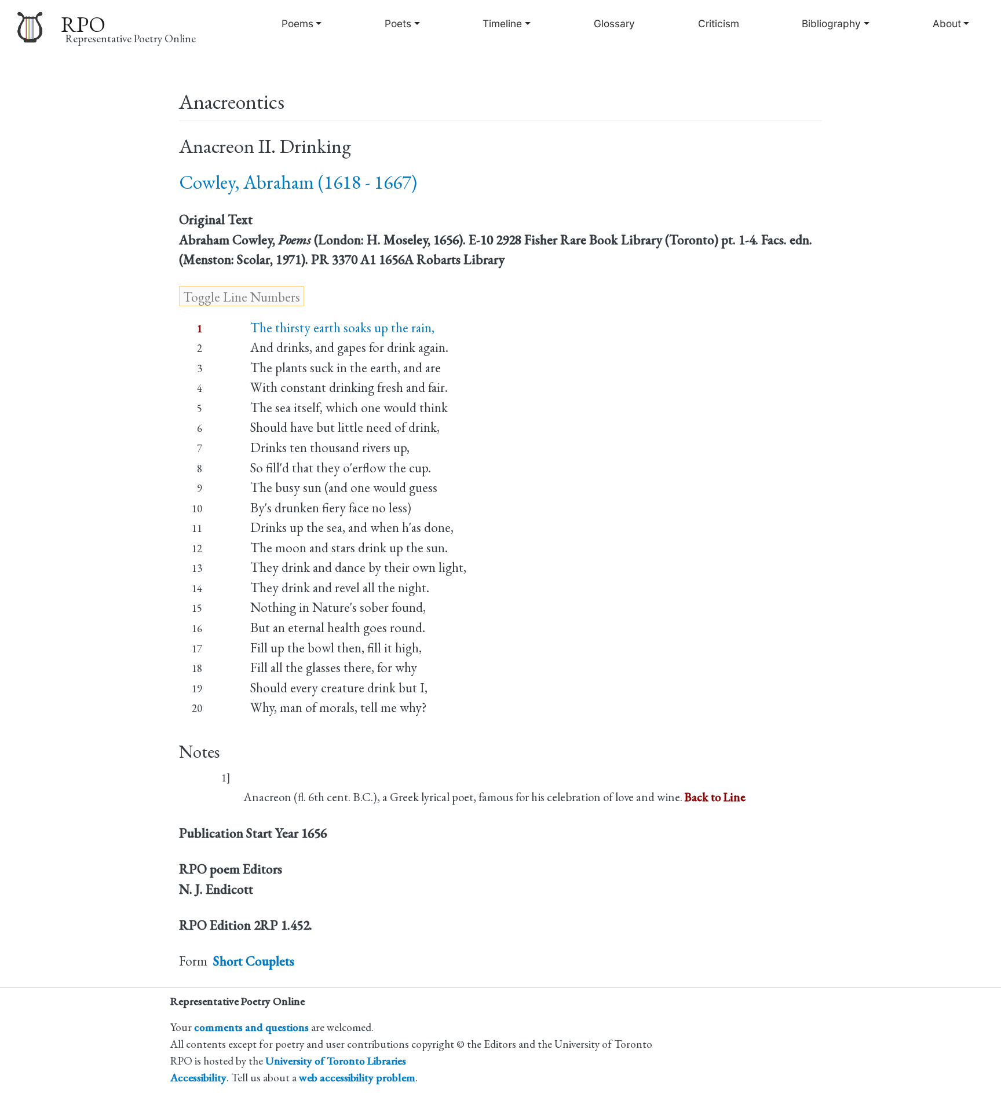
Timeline (502, 23)
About (947, 23)
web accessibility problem (357, 1077)
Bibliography (831, 23)
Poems (297, 23)
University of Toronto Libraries (335, 1061)
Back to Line (715, 797)
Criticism (718, 23)
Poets (398, 23)
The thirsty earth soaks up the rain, (342, 327)
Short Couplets (253, 961)
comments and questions (251, 1027)
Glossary (614, 23)
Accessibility (198, 1077)
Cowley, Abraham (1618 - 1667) (298, 182)
